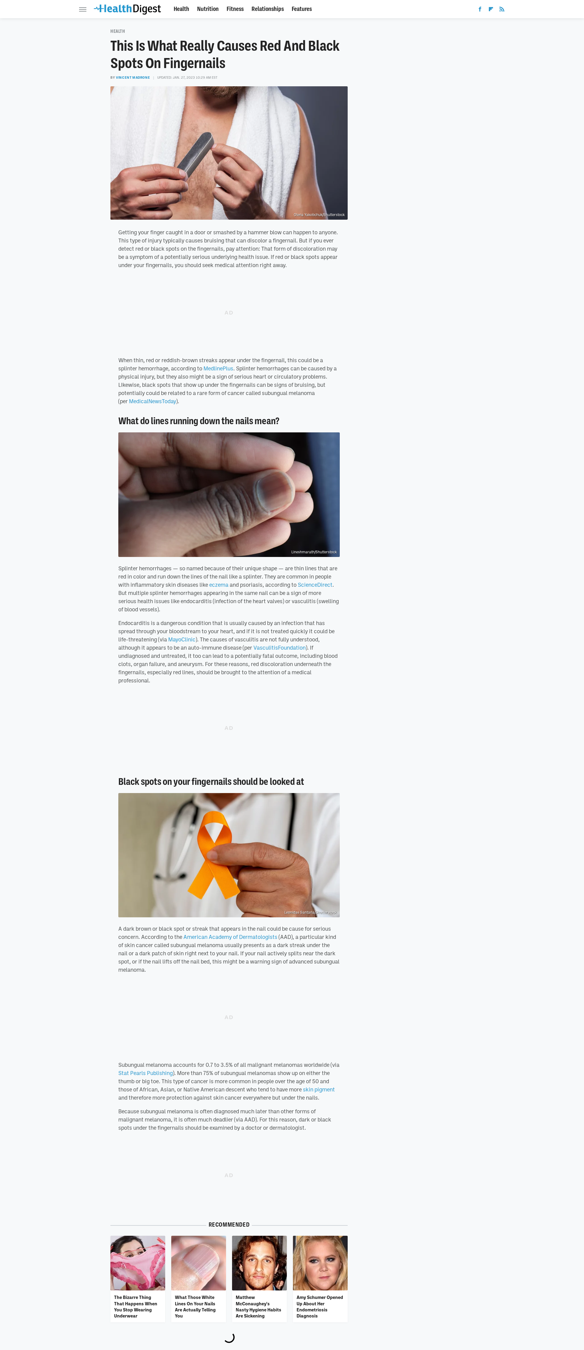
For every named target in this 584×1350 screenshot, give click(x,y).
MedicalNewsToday (152, 401)
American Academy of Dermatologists (230, 936)
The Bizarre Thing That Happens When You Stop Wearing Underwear (135, 1306)
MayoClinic (182, 639)
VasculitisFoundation (279, 647)
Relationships (268, 8)
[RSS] (502, 10)
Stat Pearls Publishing (145, 1073)
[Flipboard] (491, 10)
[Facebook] (480, 10)
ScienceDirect (315, 584)
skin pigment (319, 1089)
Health (181, 8)
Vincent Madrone (133, 77)
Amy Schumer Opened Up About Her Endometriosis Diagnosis (320, 1306)
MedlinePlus (218, 368)
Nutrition (208, 8)
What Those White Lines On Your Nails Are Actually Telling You (195, 1306)
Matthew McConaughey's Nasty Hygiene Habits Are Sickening (258, 1306)
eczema (218, 584)
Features (302, 8)
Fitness (235, 8)
